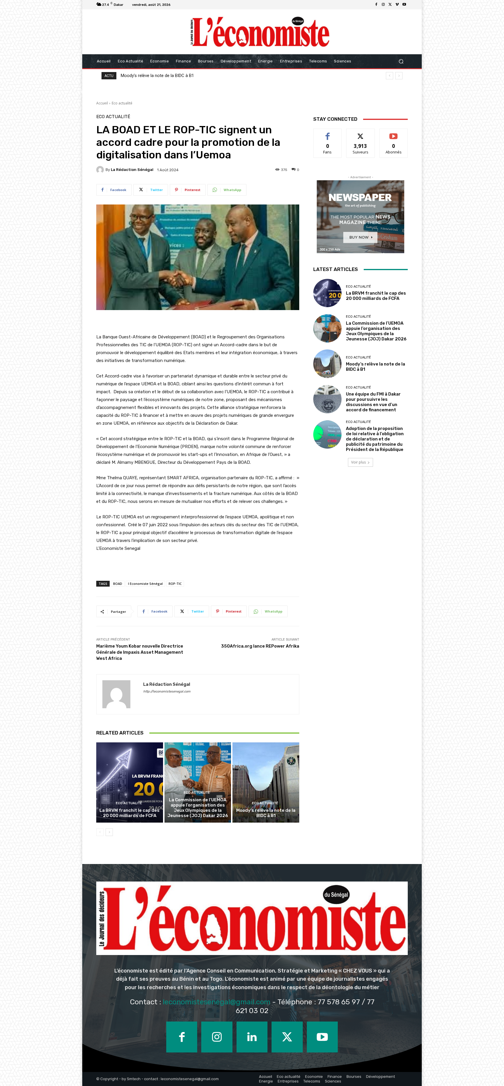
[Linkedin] (252, 1037)
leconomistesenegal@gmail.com (216, 1002)
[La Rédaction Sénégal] (101, 170)
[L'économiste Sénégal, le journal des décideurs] (259, 31)
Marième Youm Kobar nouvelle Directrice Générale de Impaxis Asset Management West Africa (139, 652)
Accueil (102, 103)
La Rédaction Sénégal (132, 170)
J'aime (327, 133)
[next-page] (109, 832)
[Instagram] (383, 4)
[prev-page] (100, 832)
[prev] (389, 75)
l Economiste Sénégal (145, 583)
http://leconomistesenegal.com (166, 691)
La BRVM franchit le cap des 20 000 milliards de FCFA (129, 813)
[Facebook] (376, 4)
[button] (401, 61)
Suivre (361, 133)
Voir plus (358, 462)
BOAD (117, 583)
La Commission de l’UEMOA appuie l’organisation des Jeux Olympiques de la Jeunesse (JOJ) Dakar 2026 (197, 807)
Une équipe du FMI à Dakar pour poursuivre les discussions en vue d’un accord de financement (211, 75)
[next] (398, 75)
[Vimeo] (397, 4)
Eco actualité (122, 103)
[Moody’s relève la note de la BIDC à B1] (265, 782)
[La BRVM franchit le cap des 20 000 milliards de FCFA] (129, 782)
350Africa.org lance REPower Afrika (260, 646)
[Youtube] (404, 4)
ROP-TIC (175, 583)
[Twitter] (390, 4)
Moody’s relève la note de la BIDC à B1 (265, 813)
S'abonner (393, 133)
